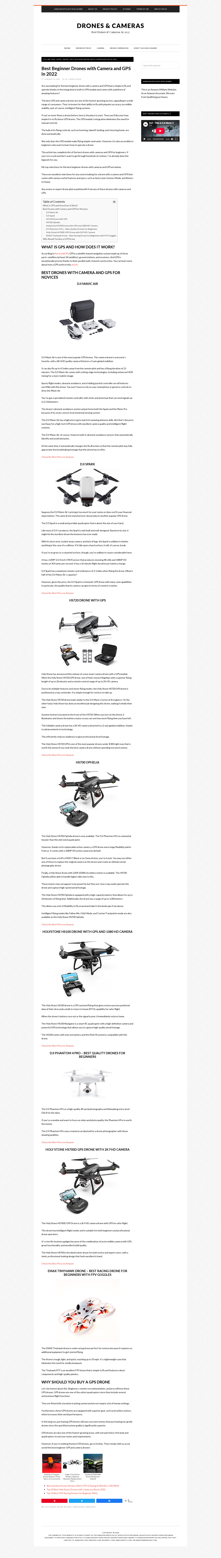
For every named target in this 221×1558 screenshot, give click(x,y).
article (74, 264)
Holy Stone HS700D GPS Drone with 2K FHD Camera (70, 232)
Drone (60, 1507)
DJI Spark (50, 215)
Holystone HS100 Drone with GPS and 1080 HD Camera (72, 225)
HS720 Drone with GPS (56, 219)
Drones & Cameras (110, 25)
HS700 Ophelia (53, 222)
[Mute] (172, 139)
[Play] (144, 139)
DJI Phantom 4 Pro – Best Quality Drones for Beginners (71, 229)
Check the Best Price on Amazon (57, 456)
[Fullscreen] (176, 139)
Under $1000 (78, 1507)
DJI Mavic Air (52, 212)
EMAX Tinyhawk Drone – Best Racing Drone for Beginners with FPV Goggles (81, 235)
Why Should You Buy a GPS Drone (59, 239)
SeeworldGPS (61, 253)
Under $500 (90, 1507)
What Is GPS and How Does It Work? (60, 205)
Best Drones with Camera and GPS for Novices (65, 209)
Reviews (68, 1507)
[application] (160, 131)
